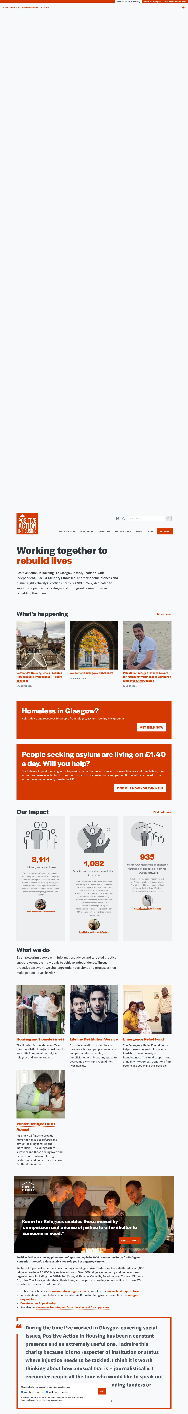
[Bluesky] (117, 518)
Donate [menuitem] (164, 531)
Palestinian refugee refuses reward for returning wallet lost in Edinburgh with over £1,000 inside (147, 677)
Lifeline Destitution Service (94, 1039)
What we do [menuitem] (87, 531)
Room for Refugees (152, 1)
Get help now (151, 727)
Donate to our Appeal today (38, 1303)
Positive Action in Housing (128, 1)
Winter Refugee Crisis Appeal (35, 1126)
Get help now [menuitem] (67, 531)
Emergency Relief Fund (143, 1039)
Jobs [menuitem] (150, 531)
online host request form (123, 1291)
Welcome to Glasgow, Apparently (91, 673)
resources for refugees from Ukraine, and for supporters (72, 1307)
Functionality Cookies (33, 1392)
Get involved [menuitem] (123, 531)
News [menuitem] (139, 531)
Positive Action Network (175, 1)
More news (164, 614)
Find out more (162, 812)
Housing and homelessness (40, 1039)
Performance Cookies (58, 1392)
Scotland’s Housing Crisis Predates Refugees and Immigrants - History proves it (39, 677)
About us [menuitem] (104, 531)
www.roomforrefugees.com (67, 1291)
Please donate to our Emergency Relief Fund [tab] (26, 7)
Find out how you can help (140, 788)
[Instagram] (123, 518)
